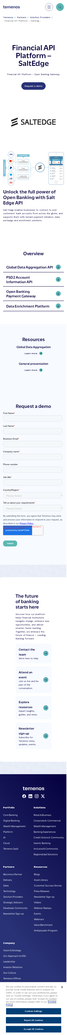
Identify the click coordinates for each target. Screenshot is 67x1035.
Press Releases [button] (41, 891)
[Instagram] (37, 796)
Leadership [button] (9, 961)
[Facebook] (24, 796)
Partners (21, 17)
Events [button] (37, 913)
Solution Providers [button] (13, 896)
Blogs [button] (37, 874)
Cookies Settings (33, 1011)
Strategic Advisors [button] (13, 902)
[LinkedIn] (31, 796)
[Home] (11, 7)
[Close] (62, 987)
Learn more (32, 353)
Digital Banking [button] (11, 820)
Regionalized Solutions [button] (46, 854)
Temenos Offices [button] (12, 978)
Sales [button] (6, 885)
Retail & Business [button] (42, 814)
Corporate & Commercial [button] (47, 820)
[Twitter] (43, 796)
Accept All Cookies (33, 1029)
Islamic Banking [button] (42, 843)
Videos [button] (37, 902)
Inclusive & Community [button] (46, 848)
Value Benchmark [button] (43, 924)
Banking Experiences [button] (45, 831)
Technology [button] (9, 891)
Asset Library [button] (41, 879)
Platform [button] (8, 831)
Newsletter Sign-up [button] (13, 913)
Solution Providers (40, 17)
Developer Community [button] (15, 908)
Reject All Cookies (33, 1020)
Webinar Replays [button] (42, 908)
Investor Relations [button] (12, 967)
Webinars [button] (39, 919)
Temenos (8, 17)
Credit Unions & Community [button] (49, 837)
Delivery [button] (7, 879)
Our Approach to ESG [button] (14, 955)
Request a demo (33, 86)
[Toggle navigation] (49, 7)
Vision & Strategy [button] (12, 950)
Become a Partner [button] (12, 874)
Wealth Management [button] (14, 826)
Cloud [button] (6, 843)
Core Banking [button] (10, 814)
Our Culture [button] (9, 972)
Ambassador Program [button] (45, 930)
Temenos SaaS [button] (10, 848)
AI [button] (4, 837)
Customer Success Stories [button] (48, 885)
